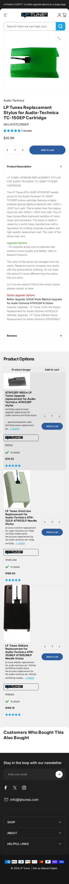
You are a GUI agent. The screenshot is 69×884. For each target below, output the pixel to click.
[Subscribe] (59, 774)
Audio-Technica (14, 100)
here (30, 288)
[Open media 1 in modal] (58, 38)
